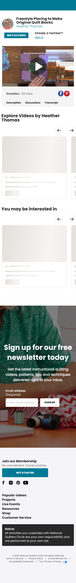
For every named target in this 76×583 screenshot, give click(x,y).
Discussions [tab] (32, 102)
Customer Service (16, 518)
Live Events (11, 504)
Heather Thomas (29, 26)
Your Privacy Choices (50, 561)
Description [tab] (13, 102)
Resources (10, 509)
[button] (49, 35)
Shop (6, 513)
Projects (8, 500)
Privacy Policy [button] (36, 558)
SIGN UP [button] (49, 402)
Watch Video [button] (16, 35)
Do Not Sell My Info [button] (58, 558)
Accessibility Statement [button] (21, 561)
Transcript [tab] (51, 102)
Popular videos (14, 495)
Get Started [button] (25, 472)
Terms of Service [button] (14, 558)
